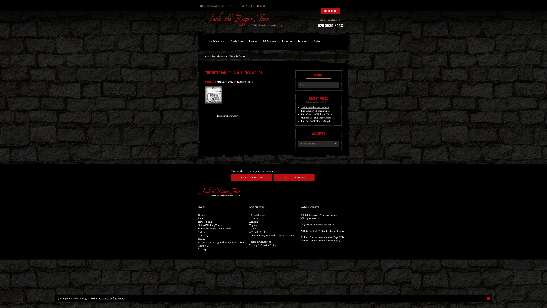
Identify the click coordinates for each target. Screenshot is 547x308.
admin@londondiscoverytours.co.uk (276, 235)
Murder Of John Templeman (316, 117)
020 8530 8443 (330, 25)
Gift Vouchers (269, 41)
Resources (287, 41)
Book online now (251, 177)
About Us (203, 218)
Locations (302, 41)
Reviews (253, 41)
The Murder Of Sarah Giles (315, 111)
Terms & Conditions (260, 242)
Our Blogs (203, 235)
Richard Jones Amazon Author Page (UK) (322, 237)
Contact (317, 41)
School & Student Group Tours (214, 228)
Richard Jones (245, 82)
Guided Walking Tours (210, 225)
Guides (201, 239)
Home (206, 56)
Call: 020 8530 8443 (294, 177)
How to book (205, 222)
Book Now (330, 11)
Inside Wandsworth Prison (315, 107)
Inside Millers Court (226, 116)
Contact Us (203, 246)
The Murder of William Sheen (316, 114)
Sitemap (202, 249)
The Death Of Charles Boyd (315, 121)
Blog (213, 56)
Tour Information (216, 41)
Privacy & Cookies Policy (262, 245)
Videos (201, 232)
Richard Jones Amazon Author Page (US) (322, 240)
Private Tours (236, 41)
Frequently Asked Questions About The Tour (221, 242)
